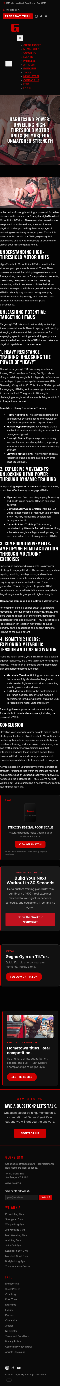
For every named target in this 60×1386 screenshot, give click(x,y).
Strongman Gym (14, 1219)
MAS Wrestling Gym (16, 1235)
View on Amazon (30, 844)
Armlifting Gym (13, 1240)
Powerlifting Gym (14, 1214)
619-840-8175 (13, 1183)
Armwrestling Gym (15, 1229)
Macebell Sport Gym (16, 1256)
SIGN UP (45, 1197)
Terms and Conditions (17, 1336)
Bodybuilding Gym (15, 1261)
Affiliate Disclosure (15, 1352)
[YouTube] (46, 16)
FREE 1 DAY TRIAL (17, 16)
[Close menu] (20, 38)
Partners (9, 1315)
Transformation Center (17, 1266)
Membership (12, 1283)
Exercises (10, 1304)
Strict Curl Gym (13, 1245)
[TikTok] (41, 16)
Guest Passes (12, 1289)
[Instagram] (36, 16)
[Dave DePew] (9, 1380)
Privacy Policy (13, 1341)
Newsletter (11, 1331)
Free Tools (11, 1299)
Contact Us (30, 1133)
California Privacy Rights (18, 1346)
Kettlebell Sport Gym (16, 1250)
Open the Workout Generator (31, 919)
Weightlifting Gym (14, 1224)
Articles (9, 1325)
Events (9, 1310)
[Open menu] (8, 64)
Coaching (10, 1294)
